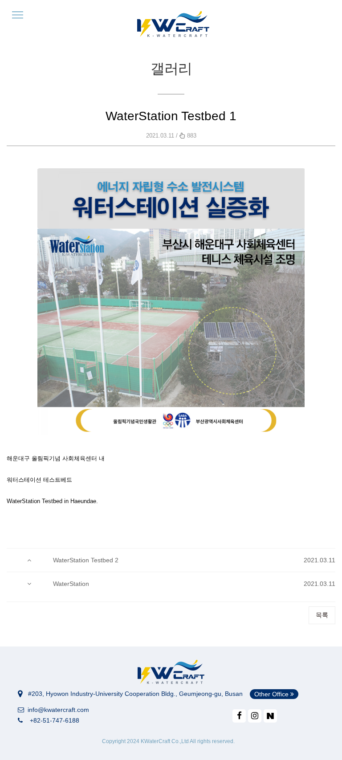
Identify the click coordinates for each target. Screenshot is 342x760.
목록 (322, 614)
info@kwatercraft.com (56, 709)
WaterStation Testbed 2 (85, 560)
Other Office (272, 694)
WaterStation (71, 583)
